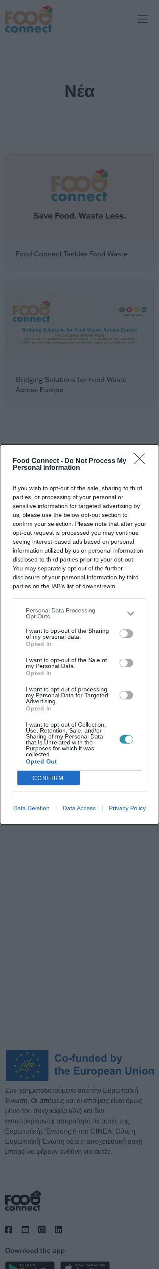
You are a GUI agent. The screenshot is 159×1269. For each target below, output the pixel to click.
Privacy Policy (127, 808)
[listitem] (79, 613)
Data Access (79, 808)
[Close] (142, 461)
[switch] (126, 633)
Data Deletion (31, 808)
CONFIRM (48, 778)
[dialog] (79, 634)
